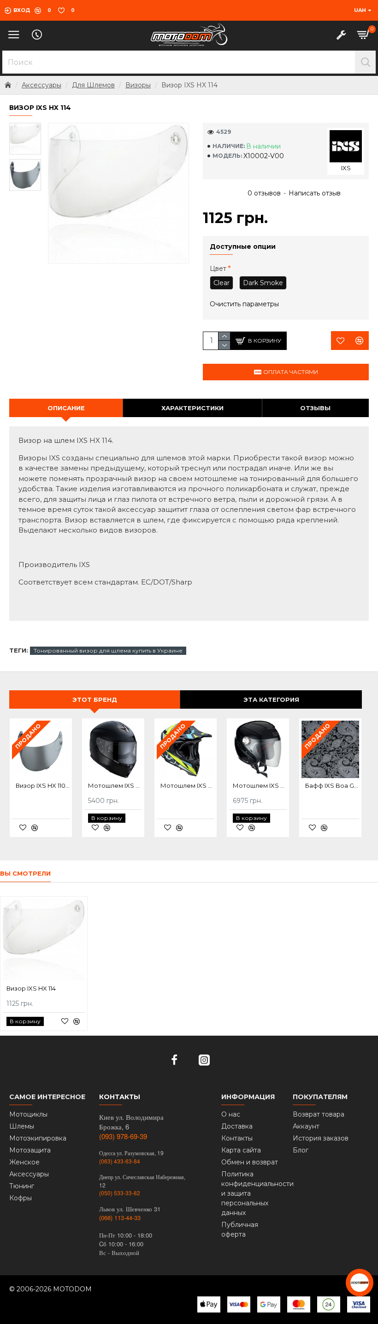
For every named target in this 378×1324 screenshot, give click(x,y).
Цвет (218, 268)
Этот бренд (94, 699)
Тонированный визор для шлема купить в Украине (108, 650)
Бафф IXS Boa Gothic (332, 785)
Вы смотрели (25, 873)
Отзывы (315, 408)
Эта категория (271, 699)
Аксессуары (41, 85)
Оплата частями (290, 371)
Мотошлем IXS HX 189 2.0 (187, 785)
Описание (66, 408)
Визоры (138, 85)
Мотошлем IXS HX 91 (260, 785)
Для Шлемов (93, 85)
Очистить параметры (244, 304)
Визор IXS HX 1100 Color (43, 785)
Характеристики (192, 408)
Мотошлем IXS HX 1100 (115, 785)
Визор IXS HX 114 (31, 988)
